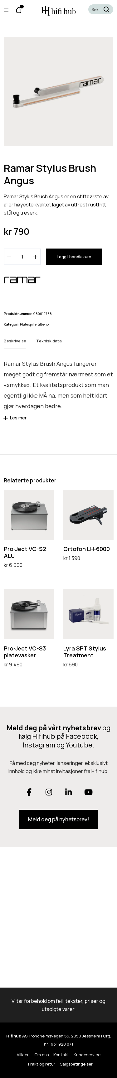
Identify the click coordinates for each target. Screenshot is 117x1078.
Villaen (23, 1054)
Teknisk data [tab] (49, 341)
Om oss (41, 1054)
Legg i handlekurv (74, 256)
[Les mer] (6, 420)
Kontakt (61, 1054)
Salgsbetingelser (76, 1064)
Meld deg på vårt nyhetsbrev (54, 727)
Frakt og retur (41, 1064)
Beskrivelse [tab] (15, 341)
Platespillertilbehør (35, 324)
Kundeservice (87, 1054)
